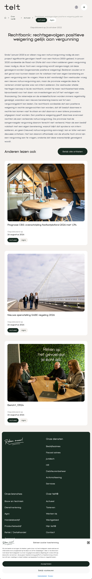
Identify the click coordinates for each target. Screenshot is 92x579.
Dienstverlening (13, 507)
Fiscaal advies (53, 452)
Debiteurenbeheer (56, 471)
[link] (72, 151)
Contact (50, 532)
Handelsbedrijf (12, 520)
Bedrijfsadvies (53, 446)
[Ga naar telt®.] (5, 18)
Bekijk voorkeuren (46, 570)
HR (47, 465)
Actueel (50, 501)
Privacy (50, 576)
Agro (7, 513)
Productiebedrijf (13, 526)
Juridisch (50, 458)
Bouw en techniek (14, 501)
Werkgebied (52, 520)
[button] (88, 542)
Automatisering (54, 477)
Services (50, 483)
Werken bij (51, 513)
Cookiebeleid (42, 576)
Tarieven (50, 507)
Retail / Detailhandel (15, 532)
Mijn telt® (51, 526)
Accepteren (46, 564)
